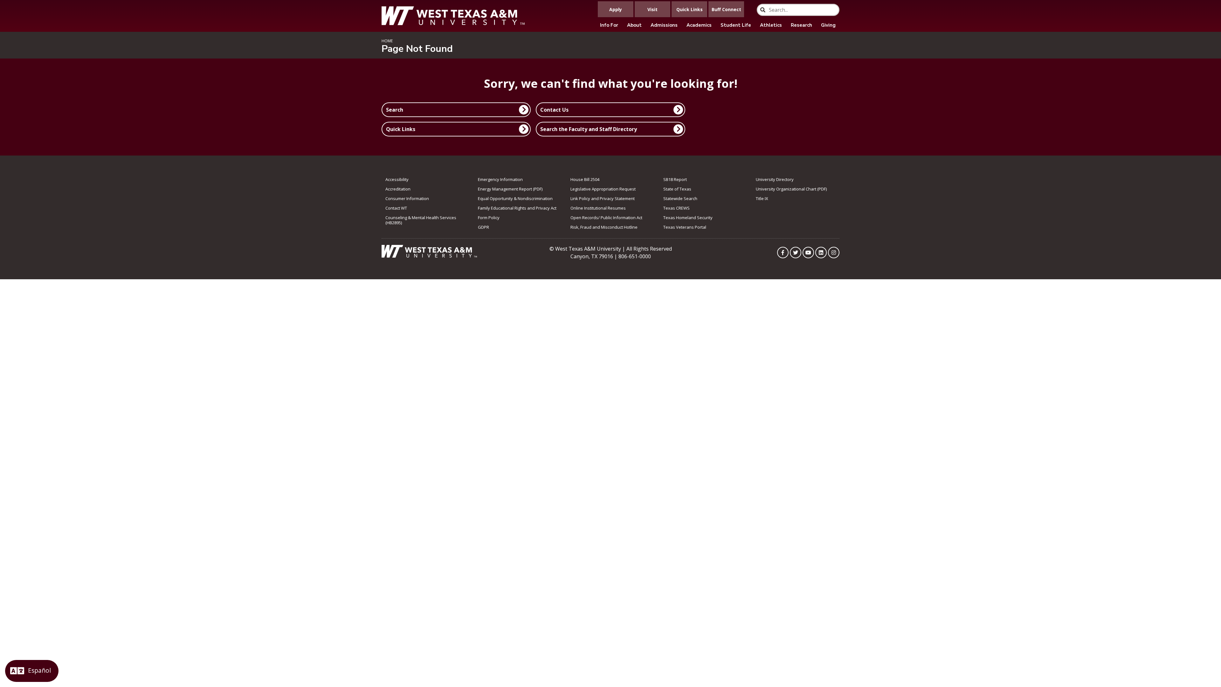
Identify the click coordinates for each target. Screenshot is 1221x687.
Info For (609, 25)
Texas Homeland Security (688, 217)
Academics (699, 25)
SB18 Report (675, 179)
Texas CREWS (676, 208)
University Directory (775, 179)
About (634, 25)
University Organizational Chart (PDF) (791, 189)
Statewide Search (680, 198)
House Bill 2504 (584, 179)
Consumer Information (407, 198)
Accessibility (397, 179)
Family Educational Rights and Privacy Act (517, 208)
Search (394, 109)
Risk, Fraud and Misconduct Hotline (604, 227)
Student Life (736, 25)
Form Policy (489, 217)
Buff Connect (726, 9)
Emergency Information (500, 179)
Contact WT (396, 208)
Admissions (664, 25)
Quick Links (400, 129)
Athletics (771, 25)
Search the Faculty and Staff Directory (588, 129)
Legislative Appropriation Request (603, 189)
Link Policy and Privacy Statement (602, 198)
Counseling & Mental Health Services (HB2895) (420, 220)
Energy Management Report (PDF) (510, 189)
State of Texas (677, 189)
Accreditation (397, 189)
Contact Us (554, 109)
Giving (828, 25)
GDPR (483, 227)
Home (387, 41)
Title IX (762, 198)
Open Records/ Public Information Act (606, 217)
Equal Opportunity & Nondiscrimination (515, 198)
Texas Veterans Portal (684, 227)
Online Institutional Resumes (598, 208)
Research (801, 25)
